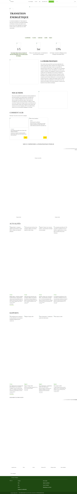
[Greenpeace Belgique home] (11, 1)
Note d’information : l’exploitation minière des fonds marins (45, 386)
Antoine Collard (26, 302)
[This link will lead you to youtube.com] (17, 482)
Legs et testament (46, 485)
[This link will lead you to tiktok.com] (15, 482)
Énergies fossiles (18, 217)
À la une (36, 1)
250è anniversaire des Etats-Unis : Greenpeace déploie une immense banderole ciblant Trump (30, 297)
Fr (76, 1)
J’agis (25, 137)
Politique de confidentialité (22, 489)
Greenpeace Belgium (12, 302)
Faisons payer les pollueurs (35, 122)
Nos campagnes (31, 1)
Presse (19, 487)
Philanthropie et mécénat (47, 487)
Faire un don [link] (51, 1)
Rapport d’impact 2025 (28, 385)
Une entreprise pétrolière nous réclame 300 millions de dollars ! (18, 131)
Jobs (18, 485)
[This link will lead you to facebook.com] (11, 482)
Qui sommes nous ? (45, 1)
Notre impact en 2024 (58, 385)
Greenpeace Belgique (14, 477)
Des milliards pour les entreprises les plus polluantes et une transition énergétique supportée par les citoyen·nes (16, 386)
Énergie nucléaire (57, 217)
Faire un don (45, 480)
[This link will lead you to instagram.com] (10, 482)
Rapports (25, 384)
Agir (39, 1)
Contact (19, 480)
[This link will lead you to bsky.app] (13, 482)
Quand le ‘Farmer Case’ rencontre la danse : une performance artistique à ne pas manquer (45, 297)
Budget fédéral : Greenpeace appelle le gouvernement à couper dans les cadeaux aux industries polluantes (16, 297)
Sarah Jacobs (55, 302)
